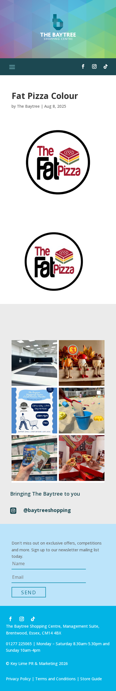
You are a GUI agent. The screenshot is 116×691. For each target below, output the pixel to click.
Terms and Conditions (55, 678)
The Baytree (28, 106)
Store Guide (91, 678)
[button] (34, 363)
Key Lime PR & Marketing (34, 663)
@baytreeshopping (47, 510)
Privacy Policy (18, 678)
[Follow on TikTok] (105, 66)
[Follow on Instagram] (94, 66)
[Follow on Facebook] (83, 66)
